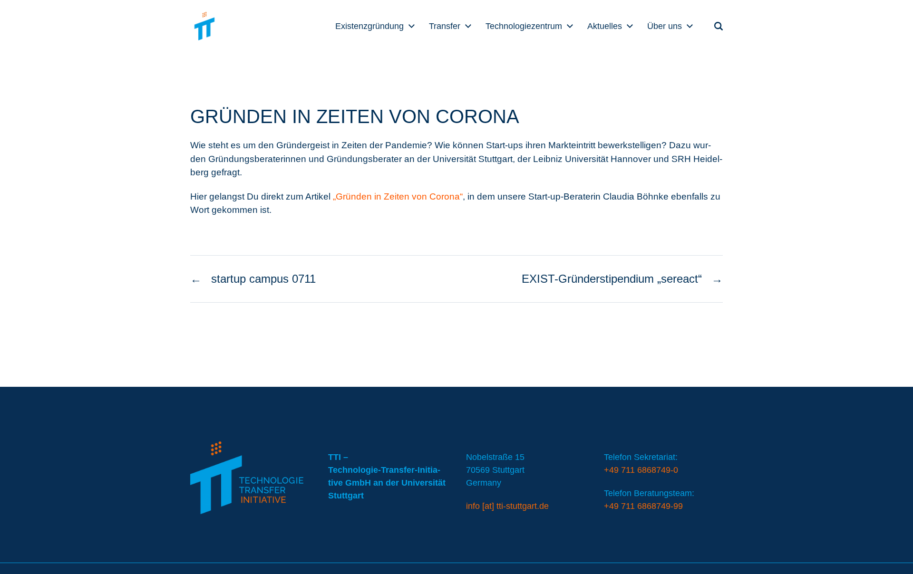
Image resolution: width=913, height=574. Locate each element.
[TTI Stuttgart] (204, 26)
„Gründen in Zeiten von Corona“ (398, 196)
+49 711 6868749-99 (643, 506)
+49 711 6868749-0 (641, 470)
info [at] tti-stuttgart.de (507, 506)
